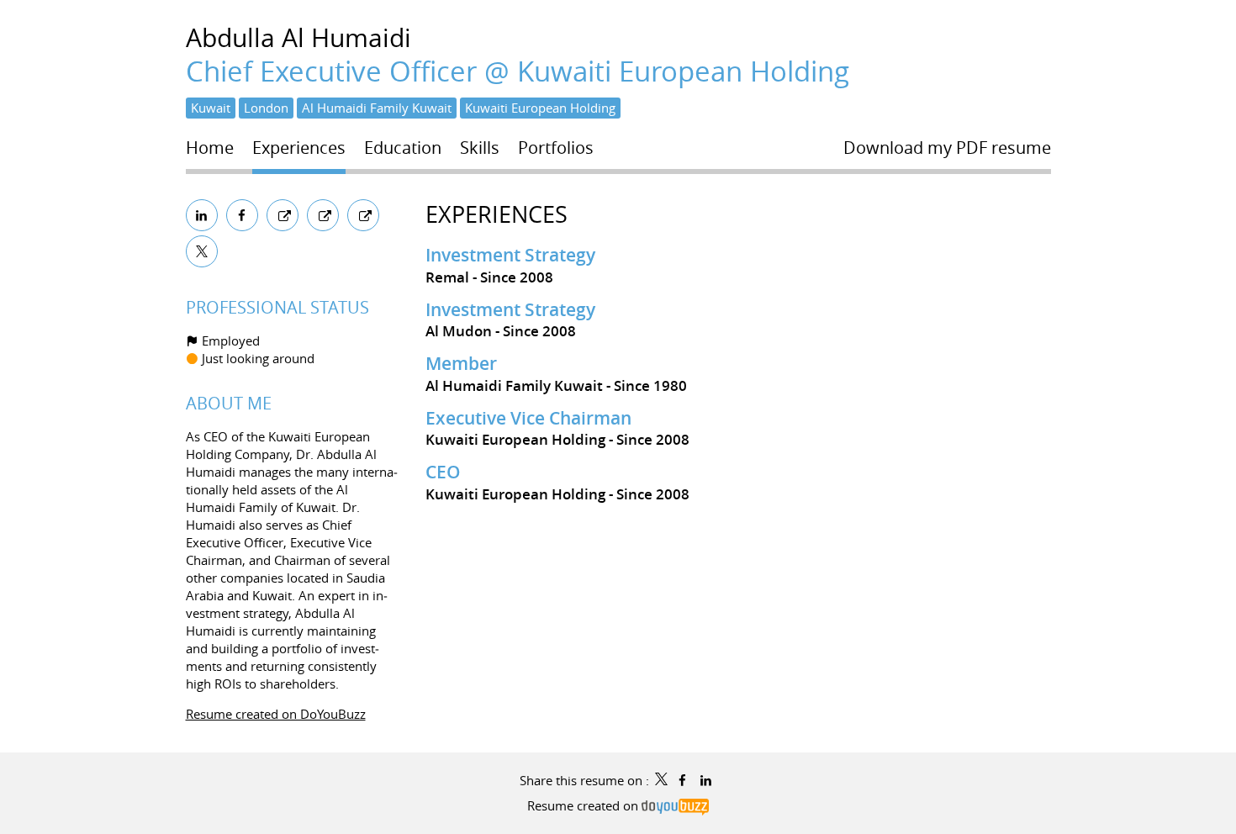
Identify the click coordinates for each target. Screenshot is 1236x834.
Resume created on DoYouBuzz (276, 713)
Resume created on (584, 805)
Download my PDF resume (947, 148)
